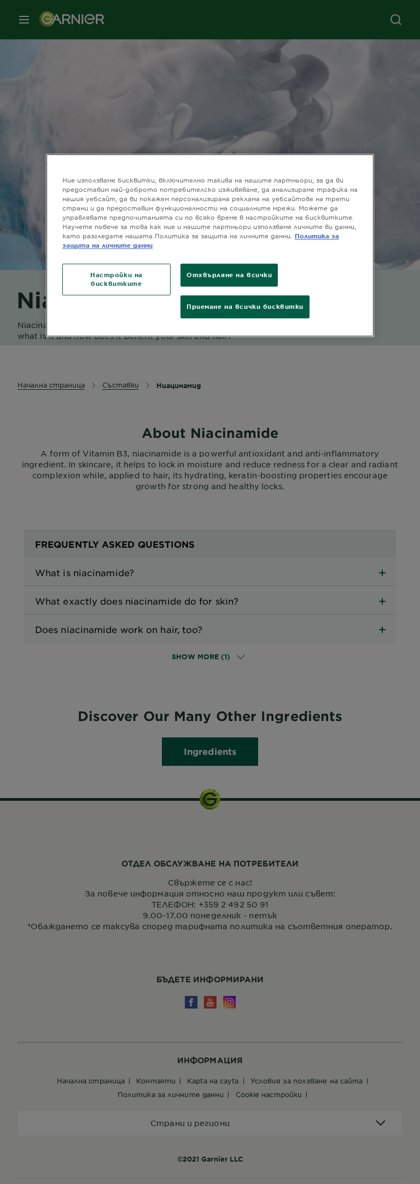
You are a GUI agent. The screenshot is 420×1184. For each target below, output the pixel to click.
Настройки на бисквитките (116, 279)
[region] (210, 245)
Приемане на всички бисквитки (245, 306)
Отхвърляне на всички (229, 275)
